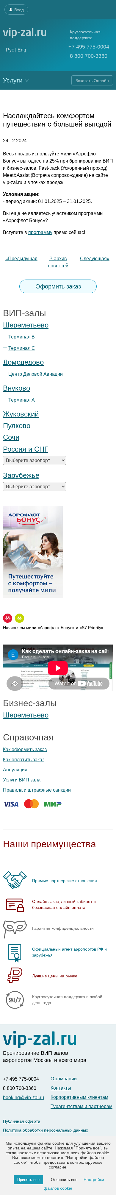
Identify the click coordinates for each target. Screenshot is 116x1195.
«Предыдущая (21, 258)
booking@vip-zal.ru (23, 1097)
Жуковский (21, 414)
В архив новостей (58, 262)
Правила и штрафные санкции (37, 789)
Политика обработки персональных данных (45, 1130)
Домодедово (23, 362)
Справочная (28, 737)
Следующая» (94, 258)
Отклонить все (64, 1179)
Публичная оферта (21, 1121)
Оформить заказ (58, 286)
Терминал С (21, 348)
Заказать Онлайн (92, 80)
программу (40, 232)
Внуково (16, 388)
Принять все (28, 1179)
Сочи (11, 437)
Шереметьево (25, 325)
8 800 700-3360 (87, 56)
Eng (22, 49)
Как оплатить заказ (23, 759)
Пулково (16, 426)
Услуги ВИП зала (21, 779)
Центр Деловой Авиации (35, 374)
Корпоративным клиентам (79, 1097)
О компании (64, 1078)
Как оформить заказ (25, 749)
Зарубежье (21, 475)
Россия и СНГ (25, 449)
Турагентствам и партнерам (81, 1106)
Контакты (61, 1088)
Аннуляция (15, 769)
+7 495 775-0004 (88, 47)
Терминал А (21, 400)
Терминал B (21, 336)
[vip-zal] (39, 1040)
